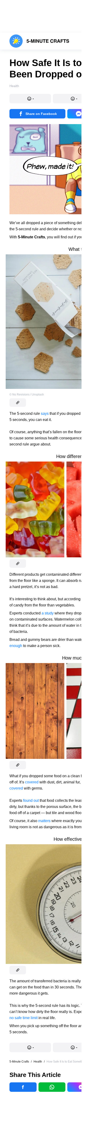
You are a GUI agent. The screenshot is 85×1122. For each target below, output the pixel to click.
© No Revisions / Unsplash (26, 394)
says (45, 414)
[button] (30, 98)
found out (31, 800)
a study (48, 613)
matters (44, 821)
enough (15, 646)
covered (31, 782)
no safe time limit (23, 1018)
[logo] (39, 41)
